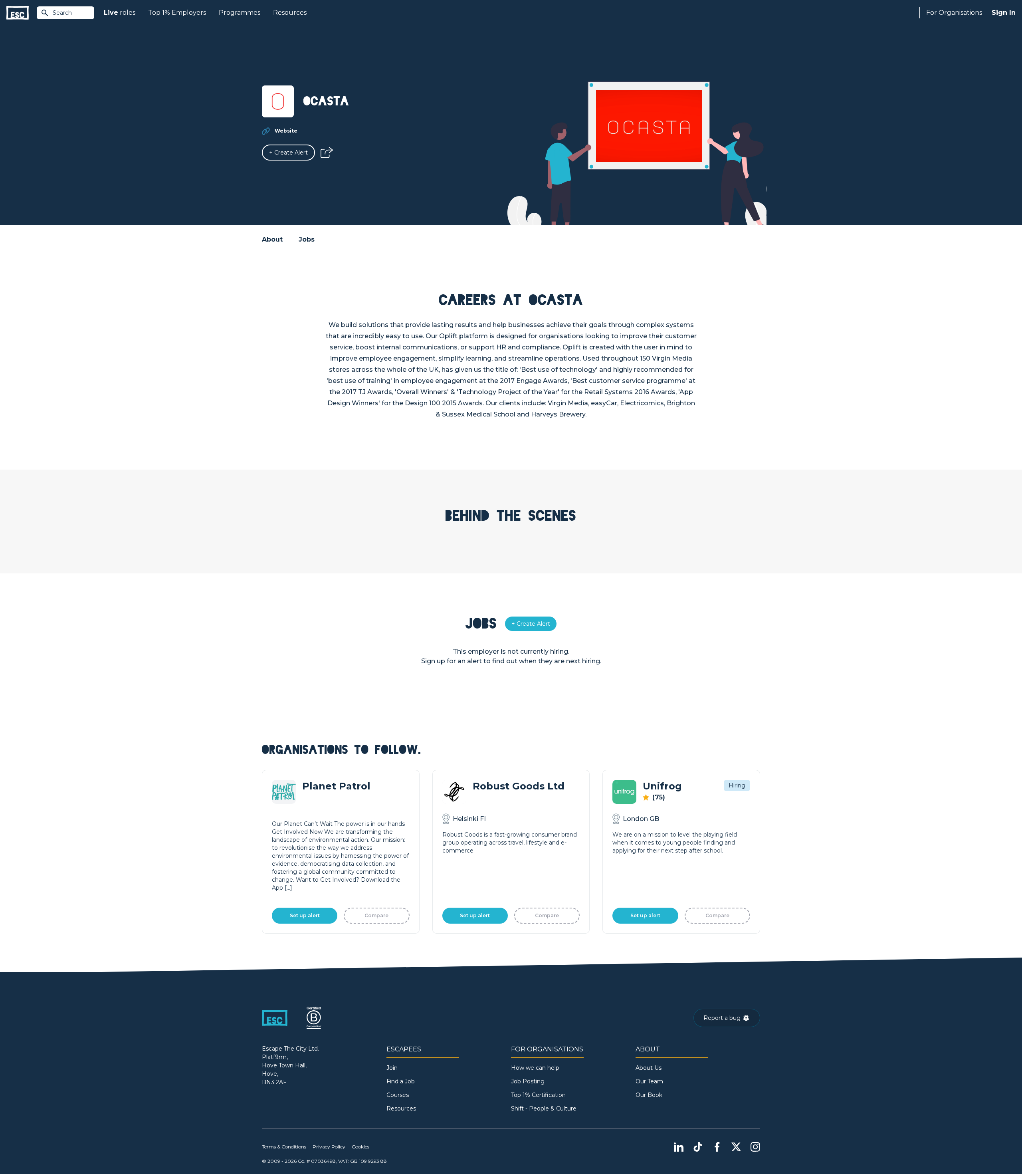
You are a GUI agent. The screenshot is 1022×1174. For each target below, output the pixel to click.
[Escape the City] (17, 13)
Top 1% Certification (538, 1095)
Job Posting (528, 1081)
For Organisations (954, 12)
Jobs (307, 239)
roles (119, 12)
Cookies (360, 1147)
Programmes (239, 12)
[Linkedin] (678, 1147)
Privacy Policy (329, 1147)
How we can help (535, 1067)
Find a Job (400, 1081)
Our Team (649, 1081)
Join (392, 1067)
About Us (649, 1067)
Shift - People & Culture (543, 1108)
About (272, 239)
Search (62, 12)
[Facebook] (717, 1147)
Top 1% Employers (177, 12)
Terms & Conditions (284, 1147)
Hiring (737, 785)
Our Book (649, 1095)
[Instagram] (755, 1147)
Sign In (1004, 12)
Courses (397, 1095)
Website (286, 131)
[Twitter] (736, 1147)
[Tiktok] (698, 1147)
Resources (290, 12)
